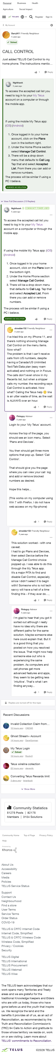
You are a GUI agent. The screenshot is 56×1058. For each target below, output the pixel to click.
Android (18, 125)
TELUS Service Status (15, 886)
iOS (8, 125)
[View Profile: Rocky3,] (6, 750)
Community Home (10, 835)
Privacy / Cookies (12, 946)
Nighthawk (18, 82)
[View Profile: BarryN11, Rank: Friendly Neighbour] (6, 35)
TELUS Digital (10, 956)
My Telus (38, 95)
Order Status (9, 918)
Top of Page (29, 835)
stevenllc (29, 768)
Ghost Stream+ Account (26, 736)
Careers (6, 873)
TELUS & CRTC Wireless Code (21, 937)
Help (4, 840)
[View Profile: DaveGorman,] (6, 738)
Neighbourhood (11, 901)
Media (5, 877)
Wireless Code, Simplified (17, 941)
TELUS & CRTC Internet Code (20, 929)
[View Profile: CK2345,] (6, 726)
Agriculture (8, 9)
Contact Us (8, 896)
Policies (6, 881)
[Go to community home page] (13, 17)
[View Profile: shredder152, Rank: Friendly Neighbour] (10, 330)
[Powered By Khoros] (28, 849)
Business (21, 3)
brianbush (28, 780)
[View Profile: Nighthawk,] (8, 84)
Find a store (8, 905)
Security (6, 950)
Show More (29, 789)
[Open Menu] (52, 25)
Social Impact (25, 9)
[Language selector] (23, 17)
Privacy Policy (46, 835)
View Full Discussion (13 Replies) (19, 201)
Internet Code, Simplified (17, 933)
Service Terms (10, 913)
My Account (10, 25)
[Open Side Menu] (4, 17)
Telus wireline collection (25, 764)
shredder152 (20, 328)
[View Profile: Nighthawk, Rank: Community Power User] (7, 210)
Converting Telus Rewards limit (30, 776)
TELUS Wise (9, 973)
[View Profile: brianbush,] (6, 778)
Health (35, 3)
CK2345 (29, 728)
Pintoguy (21, 416)
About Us (7, 864)
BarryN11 (15, 33)
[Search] (31, 17)
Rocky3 (29, 756)
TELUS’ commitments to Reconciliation (26, 1040)
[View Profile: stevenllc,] (6, 766)
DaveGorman (31, 740)
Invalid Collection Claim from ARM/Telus (29, 724)
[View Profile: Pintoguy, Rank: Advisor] (12, 418)
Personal (7, 3)
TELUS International (14, 961)
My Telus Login (20, 748)
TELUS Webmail (11, 969)
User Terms (8, 909)
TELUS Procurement (14, 965)
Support (6, 892)
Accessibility (9, 869)
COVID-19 (7, 922)
